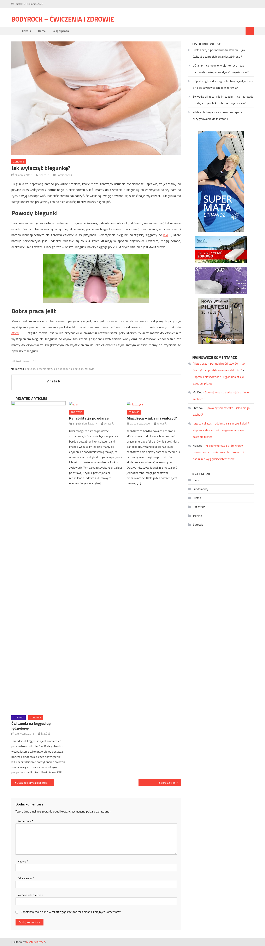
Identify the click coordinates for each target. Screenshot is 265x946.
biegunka (29, 369)
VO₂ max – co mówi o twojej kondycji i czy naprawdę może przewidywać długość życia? (221, 68)
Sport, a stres (167, 782)
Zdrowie (18, 162)
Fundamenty (200, 489)
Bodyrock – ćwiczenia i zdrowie (62, 19)
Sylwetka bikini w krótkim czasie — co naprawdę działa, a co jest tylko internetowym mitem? (223, 99)
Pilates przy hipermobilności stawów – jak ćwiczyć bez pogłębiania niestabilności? (219, 53)
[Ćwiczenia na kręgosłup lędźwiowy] (38, 556)
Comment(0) (64, 175)
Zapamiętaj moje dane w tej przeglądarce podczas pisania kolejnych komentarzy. (71, 912)
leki (165, 234)
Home (42, 31)
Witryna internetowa (30, 895)
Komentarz (25, 821)
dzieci (15, 332)
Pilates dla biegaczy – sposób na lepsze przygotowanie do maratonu (217, 115)
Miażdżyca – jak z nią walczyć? (152, 418)
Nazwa (23, 861)
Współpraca (61, 31)
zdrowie (89, 369)
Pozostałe (199, 507)
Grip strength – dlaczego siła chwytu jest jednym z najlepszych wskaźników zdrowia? (223, 84)
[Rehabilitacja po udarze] (96, 404)
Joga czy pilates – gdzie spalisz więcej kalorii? (221, 423)
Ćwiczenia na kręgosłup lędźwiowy (31, 726)
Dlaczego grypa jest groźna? (34, 782)
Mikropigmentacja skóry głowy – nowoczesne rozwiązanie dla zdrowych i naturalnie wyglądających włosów (219, 452)
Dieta (196, 480)
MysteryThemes (35, 942)
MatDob (46, 733)
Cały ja (26, 31)
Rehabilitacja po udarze (89, 418)
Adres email (26, 878)
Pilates (197, 498)
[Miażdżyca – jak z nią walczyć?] (154, 404)
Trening (18, 717)
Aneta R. (44, 175)
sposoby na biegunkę (70, 369)
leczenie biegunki (46, 369)
